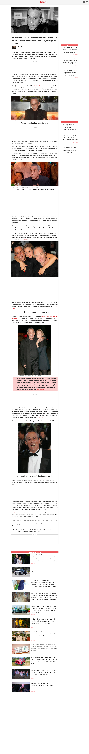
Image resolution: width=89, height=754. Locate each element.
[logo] (44, 2)
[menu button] (87, 2)
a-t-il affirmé (39, 417)
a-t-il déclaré (24, 239)
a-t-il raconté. (40, 389)
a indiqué (15, 513)
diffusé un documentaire (39, 86)
